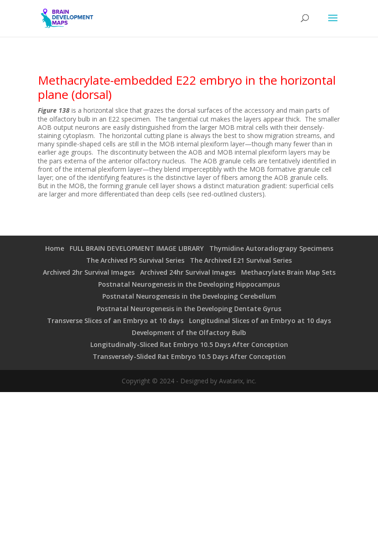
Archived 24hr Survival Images (188, 272)
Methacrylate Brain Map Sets (288, 272)
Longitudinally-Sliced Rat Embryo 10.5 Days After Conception (189, 344)
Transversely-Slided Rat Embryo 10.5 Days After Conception (189, 356)
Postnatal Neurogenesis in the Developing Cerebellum (189, 296)
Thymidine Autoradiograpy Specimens (271, 248)
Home (54, 248)
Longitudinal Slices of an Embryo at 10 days (260, 320)
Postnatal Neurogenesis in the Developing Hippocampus (189, 284)
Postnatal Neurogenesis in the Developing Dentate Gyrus (189, 308)
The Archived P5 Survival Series (135, 260)
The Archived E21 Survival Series (241, 260)
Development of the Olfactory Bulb (189, 332)
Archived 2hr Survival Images (89, 272)
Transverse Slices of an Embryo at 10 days (115, 320)
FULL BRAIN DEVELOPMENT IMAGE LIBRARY (137, 248)
